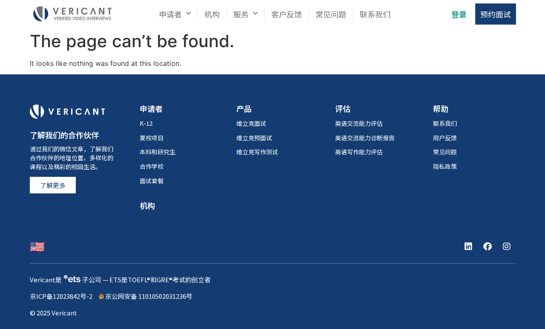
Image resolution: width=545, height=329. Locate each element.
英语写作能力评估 (359, 151)
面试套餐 (152, 180)
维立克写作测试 (257, 151)
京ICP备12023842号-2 (61, 296)
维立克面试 (251, 123)
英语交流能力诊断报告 (365, 137)
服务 (241, 14)
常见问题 (331, 14)
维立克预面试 (254, 137)
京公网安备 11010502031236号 (148, 296)
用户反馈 (445, 137)
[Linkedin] (468, 246)
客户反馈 (286, 14)
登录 (459, 14)
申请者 (170, 14)
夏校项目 (152, 137)
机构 (212, 14)
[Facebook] (487, 246)
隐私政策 (445, 166)
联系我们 (375, 14)
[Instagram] (506, 246)
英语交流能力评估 (359, 123)
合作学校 (152, 166)
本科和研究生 (157, 151)
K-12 (146, 123)
